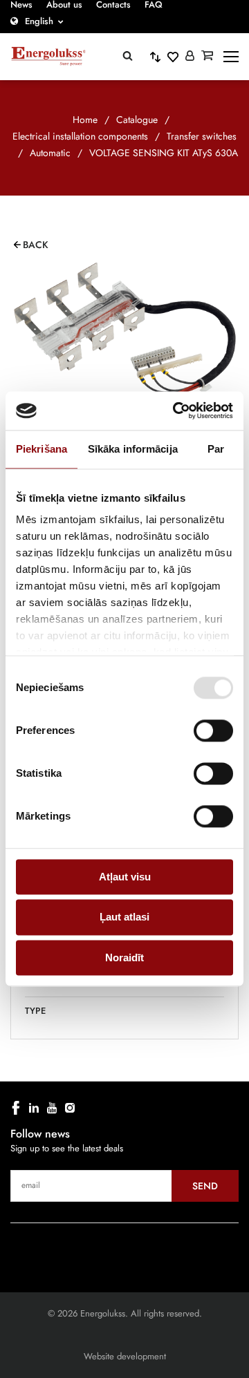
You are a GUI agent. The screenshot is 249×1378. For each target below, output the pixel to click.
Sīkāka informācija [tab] (133, 449)
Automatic (50, 153)
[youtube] (51, 1107)
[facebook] (15, 1107)
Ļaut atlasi (124, 917)
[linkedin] (33, 1107)
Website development (125, 1356)
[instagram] (69, 1107)
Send (205, 1186)
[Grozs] (207, 56)
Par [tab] (216, 449)
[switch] (213, 730)
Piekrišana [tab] (41, 449)
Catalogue (137, 119)
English (39, 21)
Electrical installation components (80, 136)
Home (85, 119)
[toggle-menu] (231, 56)
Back (35, 245)
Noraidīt (124, 957)
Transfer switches (202, 136)
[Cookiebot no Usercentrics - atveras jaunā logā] (175, 410)
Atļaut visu (125, 877)
